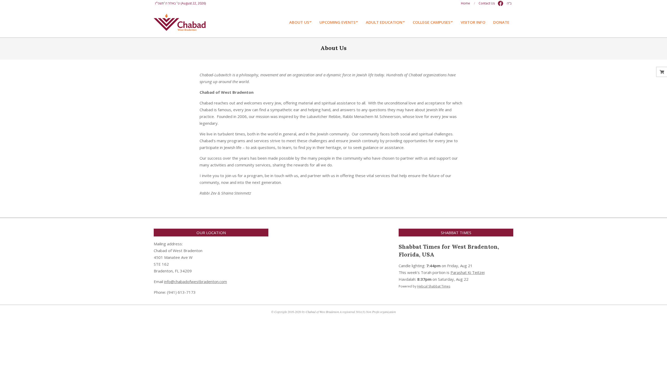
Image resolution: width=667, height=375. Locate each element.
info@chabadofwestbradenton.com (195, 281)
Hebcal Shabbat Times (433, 286)
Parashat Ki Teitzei (467, 272)
